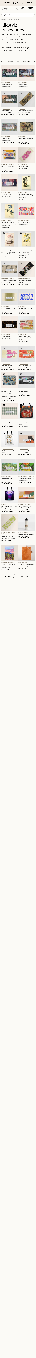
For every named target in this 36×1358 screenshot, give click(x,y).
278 (22, 576)
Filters (10, 61)
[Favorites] (17, 9)
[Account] (13, 9)
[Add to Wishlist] (4, 67)
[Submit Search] (4, 15)
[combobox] (18, 15)
